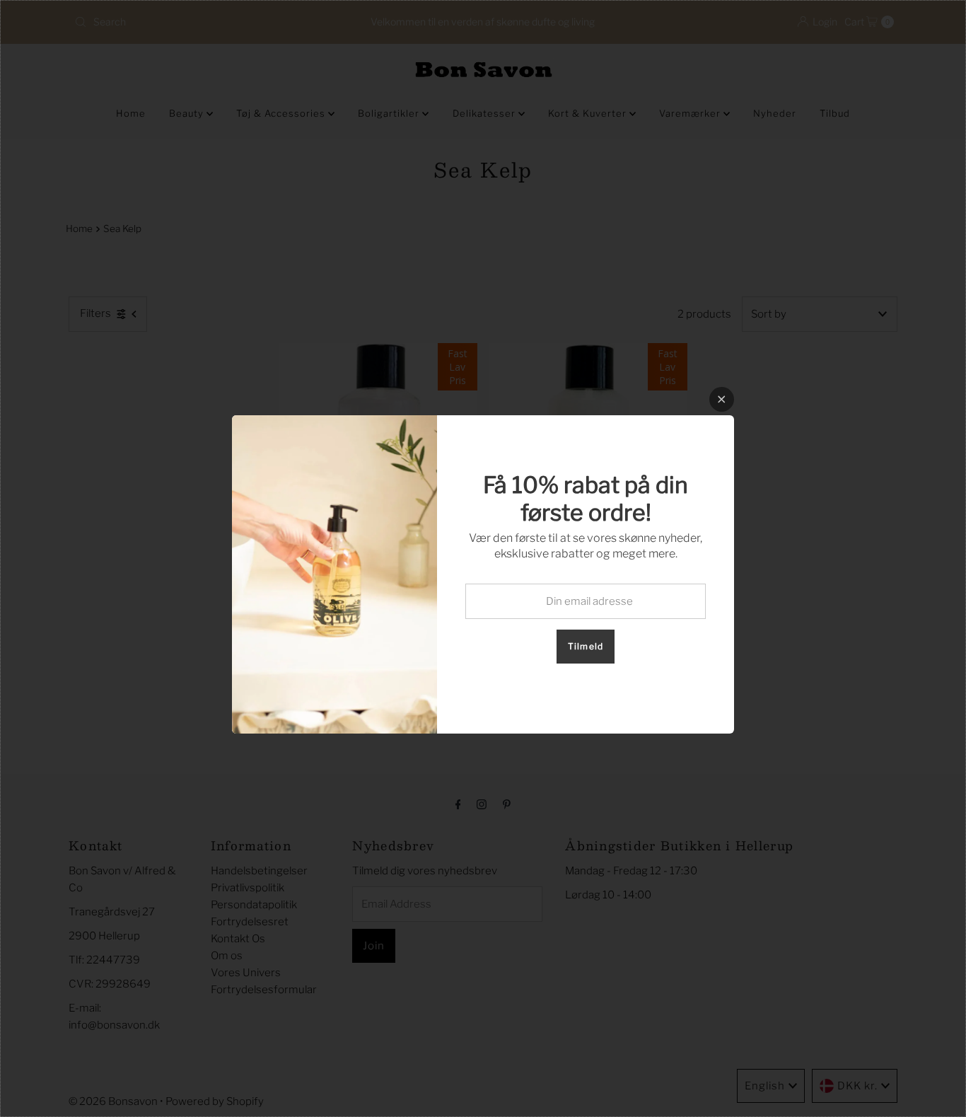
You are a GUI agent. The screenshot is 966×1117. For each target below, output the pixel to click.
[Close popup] (721, 399)
